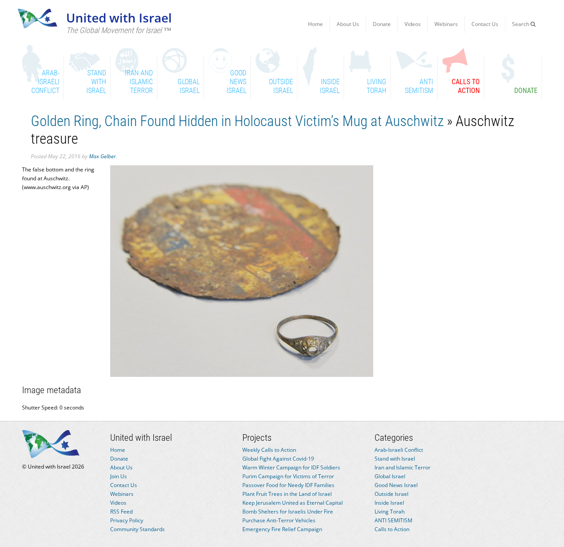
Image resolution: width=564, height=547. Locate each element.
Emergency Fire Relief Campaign (282, 529)
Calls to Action (392, 529)
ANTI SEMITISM (393, 520)
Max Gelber (102, 156)
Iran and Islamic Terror (402, 467)
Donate (382, 24)
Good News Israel (396, 485)
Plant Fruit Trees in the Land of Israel (287, 494)
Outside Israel (391, 494)
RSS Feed (121, 511)
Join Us (118, 476)
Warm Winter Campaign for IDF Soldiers (291, 467)
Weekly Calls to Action (269, 450)
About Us (348, 24)
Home (315, 24)
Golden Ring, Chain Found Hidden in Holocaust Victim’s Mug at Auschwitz (237, 121)
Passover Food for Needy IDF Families (288, 485)
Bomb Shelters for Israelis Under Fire (287, 511)
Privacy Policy (126, 520)
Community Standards (137, 529)
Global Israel (390, 476)
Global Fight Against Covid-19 (278, 458)
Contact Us (484, 24)
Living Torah (389, 511)
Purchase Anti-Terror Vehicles (278, 520)
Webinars (446, 24)
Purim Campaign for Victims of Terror (288, 476)
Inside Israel (389, 502)
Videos (412, 24)
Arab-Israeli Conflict (399, 450)
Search (521, 24)
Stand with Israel (395, 458)
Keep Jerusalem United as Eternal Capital (292, 502)
